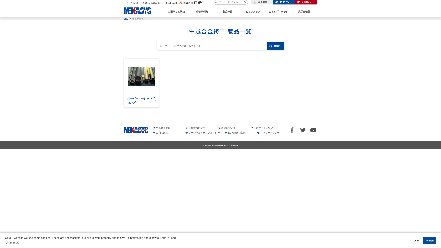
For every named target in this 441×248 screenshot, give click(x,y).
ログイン (285, 2)
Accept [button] (429, 240)
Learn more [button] (12, 242)
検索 (277, 46)
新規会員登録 (163, 128)
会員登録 (263, 2)
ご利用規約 (162, 132)
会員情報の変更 (196, 128)
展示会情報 (304, 11)
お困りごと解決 (176, 11)
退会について (228, 128)
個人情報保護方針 (237, 132)
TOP (126, 18)
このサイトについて (264, 128)
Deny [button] (416, 240)
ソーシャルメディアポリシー (204, 132)
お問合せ (307, 2)
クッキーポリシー (270, 132)
